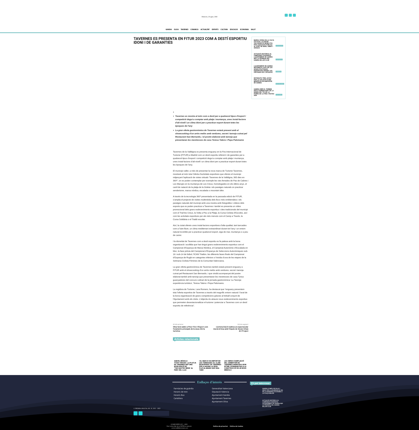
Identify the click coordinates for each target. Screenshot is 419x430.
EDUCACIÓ (279, 46)
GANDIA (278, 71)
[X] (294, 15)
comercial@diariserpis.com (179, 428)
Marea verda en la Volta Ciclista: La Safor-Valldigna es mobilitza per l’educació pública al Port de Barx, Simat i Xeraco (264, 44)
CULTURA (279, 95)
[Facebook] (286, 15)
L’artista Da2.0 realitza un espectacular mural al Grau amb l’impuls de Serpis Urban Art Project (230, 329)
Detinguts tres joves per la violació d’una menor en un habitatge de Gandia (263, 80)
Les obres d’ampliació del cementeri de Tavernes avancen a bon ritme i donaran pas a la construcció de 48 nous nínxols (235, 365)
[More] (203, 316)
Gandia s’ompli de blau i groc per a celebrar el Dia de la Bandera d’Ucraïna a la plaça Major (272, 390)
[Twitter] (141, 413)
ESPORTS (279, 59)
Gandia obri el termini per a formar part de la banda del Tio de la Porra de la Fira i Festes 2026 (264, 92)
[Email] (198, 316)
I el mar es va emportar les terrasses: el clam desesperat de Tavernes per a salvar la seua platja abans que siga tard (210, 365)
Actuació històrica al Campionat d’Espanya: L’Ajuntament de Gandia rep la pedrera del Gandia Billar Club (263, 57)
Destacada (280, 84)
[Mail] (290, 15)
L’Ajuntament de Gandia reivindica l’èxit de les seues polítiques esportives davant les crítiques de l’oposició (263, 69)
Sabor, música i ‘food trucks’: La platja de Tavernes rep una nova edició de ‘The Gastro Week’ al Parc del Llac (185, 365)
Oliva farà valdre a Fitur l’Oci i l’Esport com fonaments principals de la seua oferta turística (190, 329)
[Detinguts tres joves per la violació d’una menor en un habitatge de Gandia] (279, 81)
